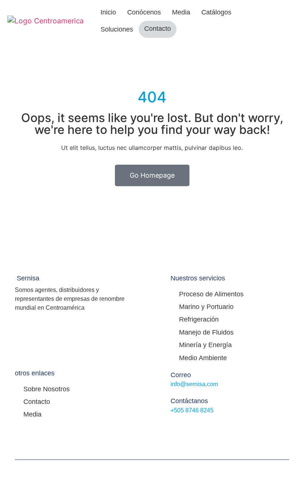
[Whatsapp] (238, 437)
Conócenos (144, 12)
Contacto (157, 28)
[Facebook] (205, 437)
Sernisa (28, 278)
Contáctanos (189, 401)
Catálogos (216, 12)
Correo (181, 375)
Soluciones (116, 29)
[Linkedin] (254, 437)
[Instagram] (221, 437)
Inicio (108, 12)
